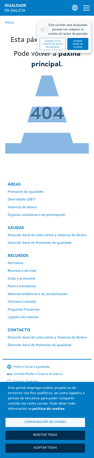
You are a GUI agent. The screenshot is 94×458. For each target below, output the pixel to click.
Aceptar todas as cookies (78, 44)
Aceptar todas (45, 447)
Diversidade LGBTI (21, 199)
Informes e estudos (22, 302)
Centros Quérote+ (26, 381)
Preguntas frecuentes (24, 309)
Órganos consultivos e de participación (37, 215)
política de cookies (48, 409)
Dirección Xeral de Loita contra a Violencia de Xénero (47, 235)
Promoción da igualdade (26, 192)
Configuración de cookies (45, 422)
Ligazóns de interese (23, 317)
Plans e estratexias (22, 286)
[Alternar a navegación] (86, 8)
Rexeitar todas (45, 435)
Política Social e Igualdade (31, 366)
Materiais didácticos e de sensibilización (38, 294)
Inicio (9, 22)
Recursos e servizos (22, 271)
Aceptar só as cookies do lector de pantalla (52, 44)
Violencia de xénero (22, 207)
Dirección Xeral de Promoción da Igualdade (39, 243)
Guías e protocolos (21, 278)
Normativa (15, 263)
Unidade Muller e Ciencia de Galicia (38, 374)
